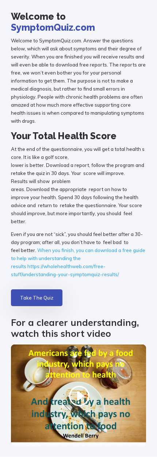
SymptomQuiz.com (53, 27)
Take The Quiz (36, 298)
